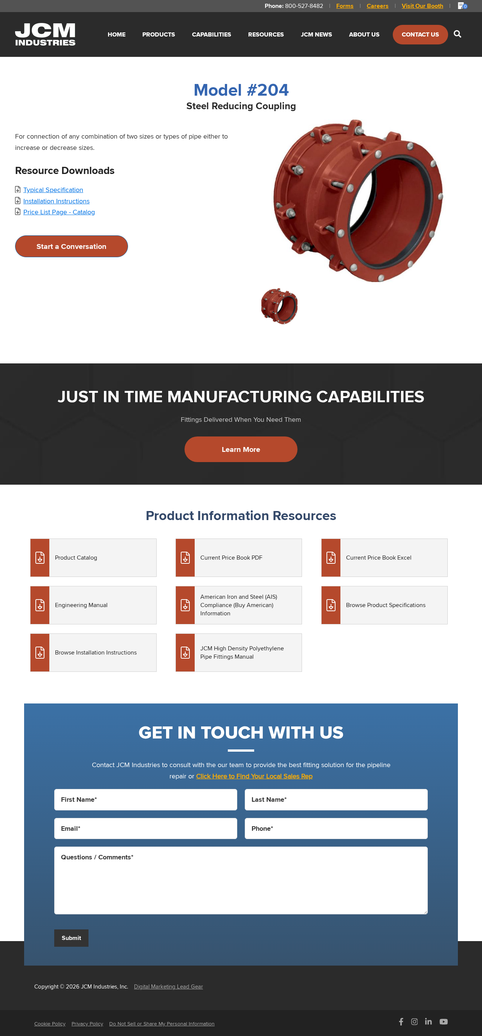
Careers (378, 6)
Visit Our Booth (422, 6)
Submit (71, 938)
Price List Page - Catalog (59, 212)
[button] (457, 34)
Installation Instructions (56, 201)
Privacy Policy (87, 1023)
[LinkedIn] (428, 1023)
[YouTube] (443, 1023)
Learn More (241, 449)
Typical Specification (53, 189)
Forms (345, 6)
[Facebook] (401, 1023)
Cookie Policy (50, 1023)
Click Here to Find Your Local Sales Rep (254, 776)
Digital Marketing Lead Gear (168, 986)
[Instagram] (414, 1023)
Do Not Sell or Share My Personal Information (162, 1023)
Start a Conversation (72, 246)
